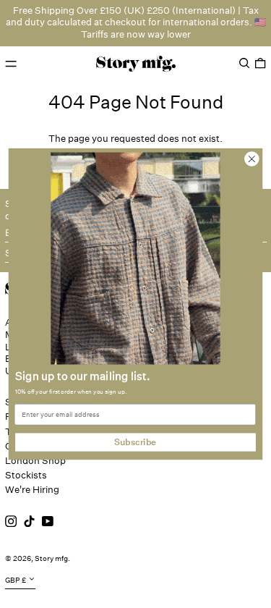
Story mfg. (52, 559)
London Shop (35, 461)
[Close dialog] (251, 158)
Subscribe (135, 442)
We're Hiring (32, 490)
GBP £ (15, 580)
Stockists (26, 475)
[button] (244, 63)
